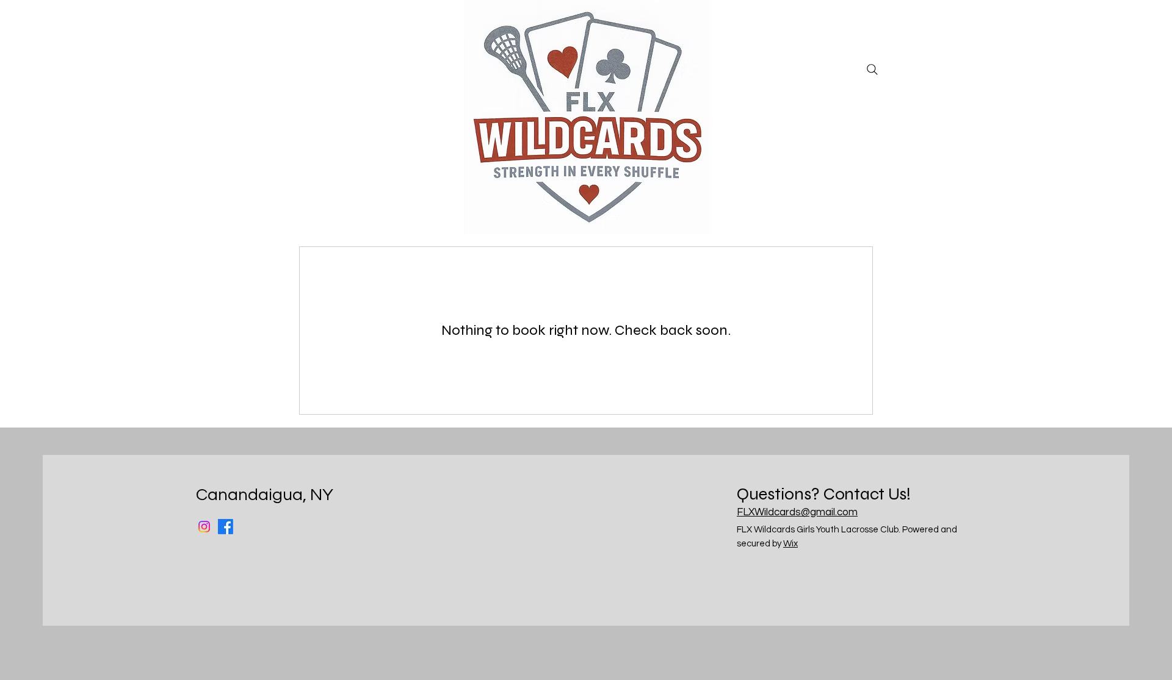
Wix (790, 543)
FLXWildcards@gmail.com (797, 512)
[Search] (872, 69)
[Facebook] (225, 526)
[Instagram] (204, 526)
